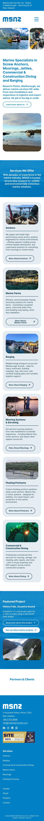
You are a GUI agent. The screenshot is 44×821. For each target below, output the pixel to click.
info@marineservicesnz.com (15, 723)
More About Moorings (19, 448)
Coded (15, 818)
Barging (6, 760)
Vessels (6, 788)
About (5, 793)
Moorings (7, 774)
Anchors (6, 756)
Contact (6, 802)
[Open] (36, 19)
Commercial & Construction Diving (18, 765)
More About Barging (18, 385)
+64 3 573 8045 (10, 719)
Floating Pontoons (11, 779)
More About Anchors (18, 258)
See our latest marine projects (19, 630)
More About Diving (17, 576)
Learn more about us (15, 104)
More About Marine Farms (20, 321)
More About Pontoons (19, 511)
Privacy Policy (25, 818)
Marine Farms (9, 770)
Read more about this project (19, 623)
